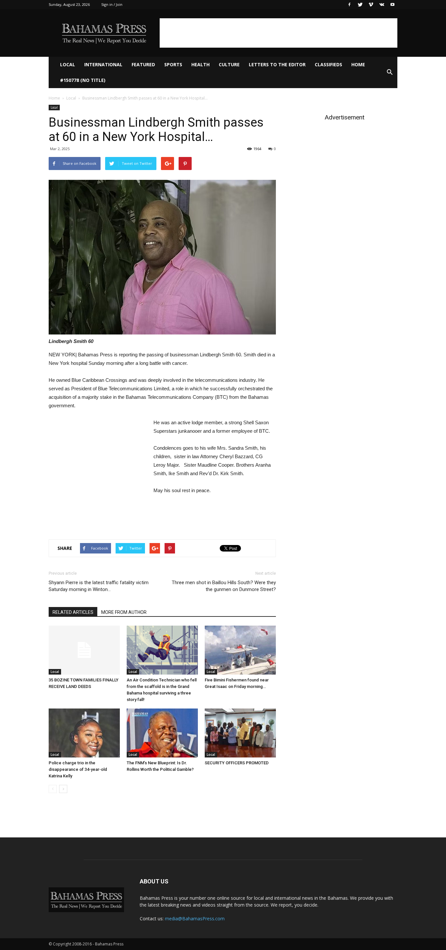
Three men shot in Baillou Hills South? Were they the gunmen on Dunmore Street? (224, 586)
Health (200, 64)
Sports (173, 64)
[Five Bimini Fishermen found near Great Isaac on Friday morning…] (240, 650)
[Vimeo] (371, 4)
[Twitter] (360, 4)
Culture (229, 64)
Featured (143, 64)
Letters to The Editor (277, 64)
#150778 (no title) (82, 80)
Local (67, 64)
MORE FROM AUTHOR (124, 612)
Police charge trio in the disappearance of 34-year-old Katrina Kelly (78, 769)
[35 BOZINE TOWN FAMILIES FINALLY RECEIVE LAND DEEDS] (84, 650)
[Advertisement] (278, 33)
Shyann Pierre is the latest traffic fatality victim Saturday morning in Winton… (99, 586)
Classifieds (328, 64)
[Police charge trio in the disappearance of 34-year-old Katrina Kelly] (84, 733)
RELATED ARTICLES (73, 612)
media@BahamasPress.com (195, 918)
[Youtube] (392, 4)
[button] (389, 72)
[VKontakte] (382, 4)
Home (358, 64)
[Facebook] (349, 4)
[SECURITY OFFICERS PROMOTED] (240, 733)
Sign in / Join (111, 4)
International (103, 64)
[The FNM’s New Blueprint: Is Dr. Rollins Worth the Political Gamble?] (162, 733)
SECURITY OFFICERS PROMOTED (237, 762)
